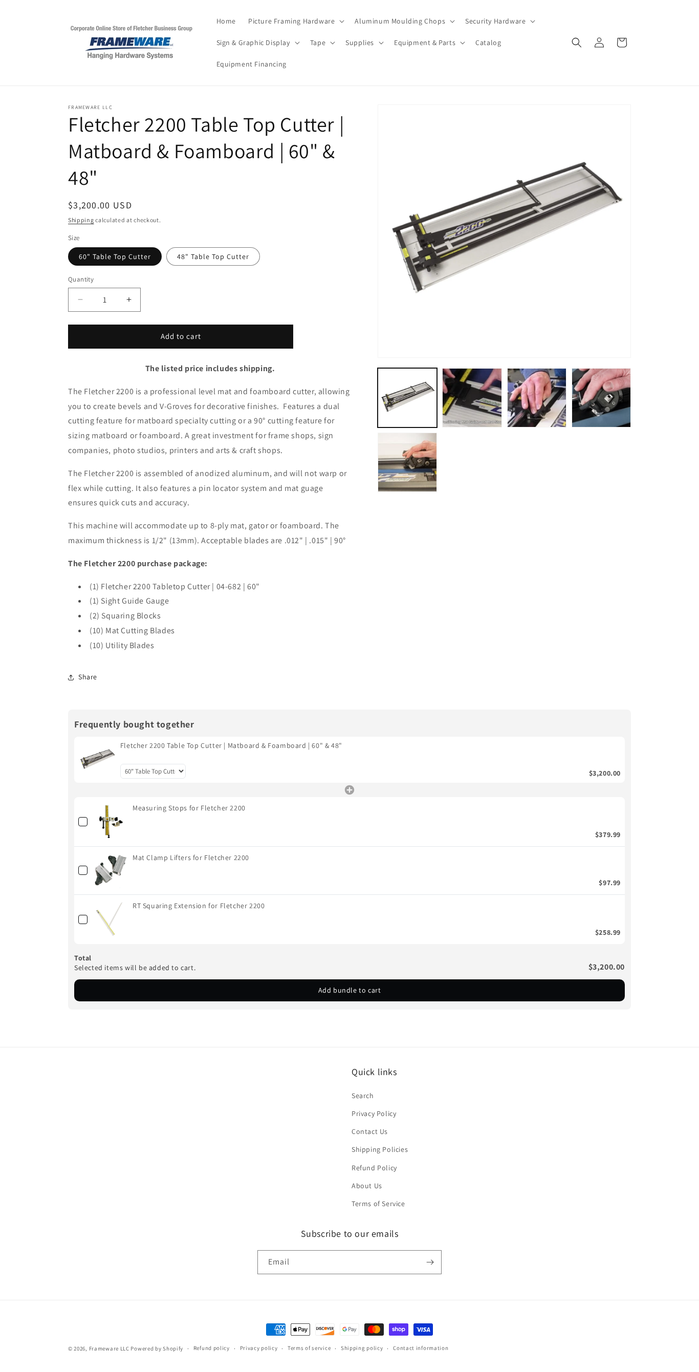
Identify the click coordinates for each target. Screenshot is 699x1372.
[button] (295, 21)
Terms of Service (378, 1203)
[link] (97, 760)
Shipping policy (362, 1348)
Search (363, 1095)
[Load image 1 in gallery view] (407, 397)
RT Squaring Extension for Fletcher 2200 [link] (199, 905)
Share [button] (87, 676)
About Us (367, 1185)
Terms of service (309, 1348)
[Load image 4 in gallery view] (601, 397)
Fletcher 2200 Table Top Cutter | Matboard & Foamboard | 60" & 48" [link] (231, 745)
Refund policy (211, 1348)
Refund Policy (374, 1167)
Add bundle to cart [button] (349, 990)
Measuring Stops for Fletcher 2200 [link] (189, 807)
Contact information (420, 1348)
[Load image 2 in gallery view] (471, 397)
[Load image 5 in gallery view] (407, 462)
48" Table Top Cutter (213, 256)
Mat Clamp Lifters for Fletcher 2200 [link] (191, 857)
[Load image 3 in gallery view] (536, 397)
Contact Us (370, 1130)
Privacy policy (259, 1348)
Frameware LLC (109, 1348)
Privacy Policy (374, 1113)
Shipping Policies (380, 1148)
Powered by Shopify (156, 1348)
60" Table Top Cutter (115, 256)
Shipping (81, 220)
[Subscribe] (430, 1262)
